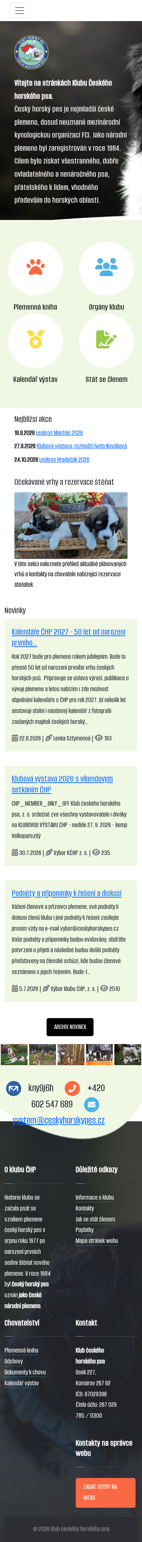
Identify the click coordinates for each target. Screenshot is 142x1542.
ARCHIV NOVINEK (70, 1027)
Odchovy (14, 1361)
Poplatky (85, 1230)
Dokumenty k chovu (25, 1372)
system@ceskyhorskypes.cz (58, 1120)
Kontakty (85, 1208)
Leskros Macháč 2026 (59, 433)
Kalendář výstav (22, 1383)
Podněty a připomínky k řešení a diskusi (67, 893)
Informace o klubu (95, 1197)
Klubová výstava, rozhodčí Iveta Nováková (82, 446)
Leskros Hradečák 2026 (64, 459)
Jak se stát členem (95, 1219)
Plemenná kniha (21, 1350)
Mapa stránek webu (97, 1241)
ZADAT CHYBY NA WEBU (100, 1492)
